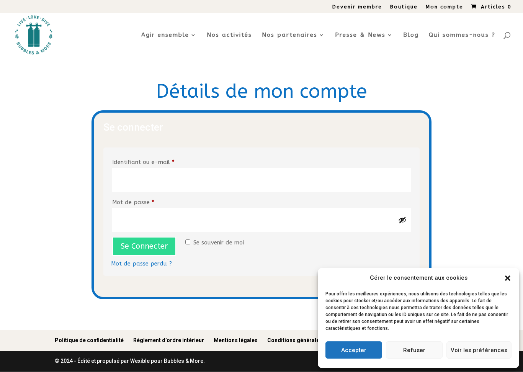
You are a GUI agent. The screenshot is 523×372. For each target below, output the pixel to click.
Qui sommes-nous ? (462, 35)
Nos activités (229, 35)
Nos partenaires (289, 35)
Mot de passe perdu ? (141, 263)
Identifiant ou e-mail (158, 162)
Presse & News (360, 35)
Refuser (414, 350)
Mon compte (444, 7)
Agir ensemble (165, 35)
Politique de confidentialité (89, 340)
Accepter (353, 350)
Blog (411, 35)
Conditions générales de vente (306, 340)
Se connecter (144, 246)
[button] (508, 278)
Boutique (404, 7)
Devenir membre (357, 7)
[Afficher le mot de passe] (402, 220)
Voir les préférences (479, 350)
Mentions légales (236, 340)
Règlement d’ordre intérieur (168, 340)
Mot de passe (148, 202)
